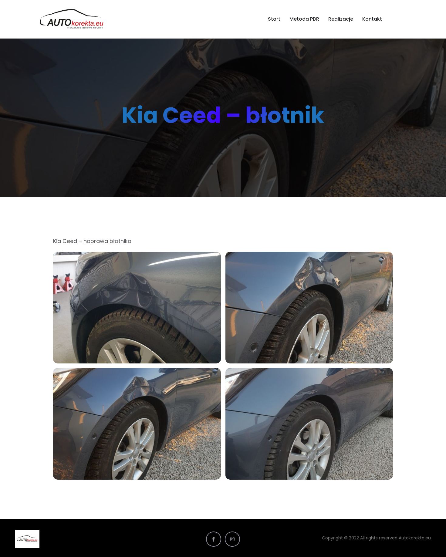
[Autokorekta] (79, 19)
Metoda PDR (304, 18)
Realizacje (340, 18)
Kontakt (372, 18)
